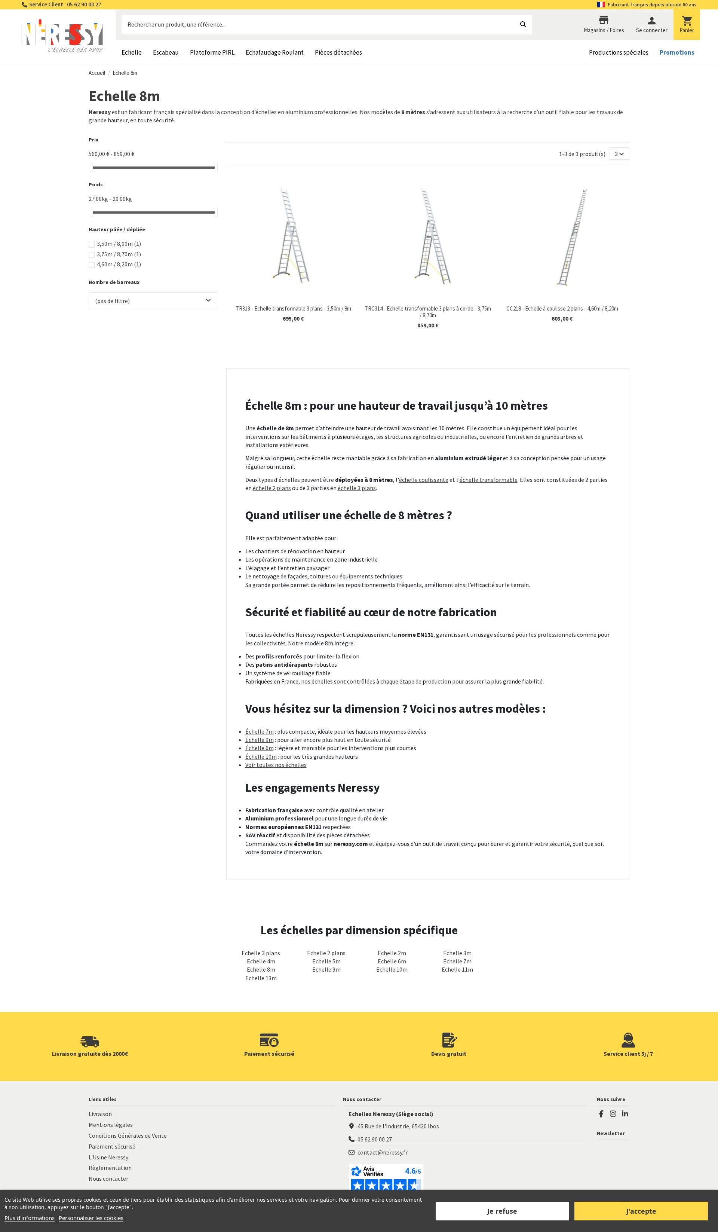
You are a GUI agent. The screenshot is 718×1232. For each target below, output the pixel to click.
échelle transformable (489, 479)
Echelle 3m (457, 953)
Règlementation (110, 1167)
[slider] (91, 167)
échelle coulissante (423, 479)
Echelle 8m (261, 969)
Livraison (100, 1114)
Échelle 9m (259, 739)
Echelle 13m (261, 978)
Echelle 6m (392, 961)
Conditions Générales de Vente (128, 1135)
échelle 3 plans (357, 488)
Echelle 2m (392, 953)
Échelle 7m (259, 731)
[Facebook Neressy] (601, 1113)
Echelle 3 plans (261, 953)
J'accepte (641, 1211)
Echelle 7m (457, 961)
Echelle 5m (326, 961)
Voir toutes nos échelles (276, 764)
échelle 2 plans (272, 488)
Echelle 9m (326, 969)
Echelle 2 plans (326, 953)
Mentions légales (111, 1124)
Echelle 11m (457, 969)
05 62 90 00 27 (375, 1139)
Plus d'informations (29, 1218)
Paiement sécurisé (112, 1146)
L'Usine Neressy (108, 1157)
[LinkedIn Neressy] (624, 1113)
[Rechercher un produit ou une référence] (523, 24)
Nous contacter (108, 1178)
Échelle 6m (259, 748)
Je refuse (502, 1211)
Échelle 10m (261, 756)
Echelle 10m (392, 969)
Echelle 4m (261, 961)
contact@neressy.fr (383, 1152)
